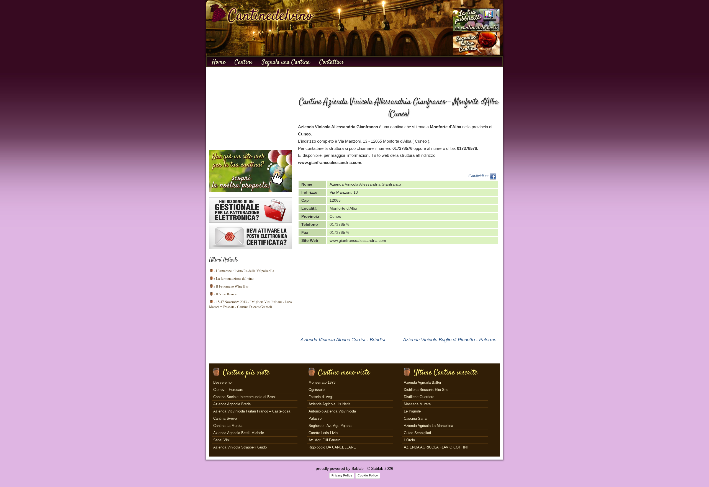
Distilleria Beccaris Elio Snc (426, 390)
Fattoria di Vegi (321, 397)
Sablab (357, 468)
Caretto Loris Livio (323, 433)
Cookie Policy (368, 475)
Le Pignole (412, 411)
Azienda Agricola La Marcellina (428, 426)
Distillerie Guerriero (419, 397)
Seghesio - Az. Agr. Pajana (330, 426)
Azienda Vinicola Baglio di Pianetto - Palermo (449, 339)
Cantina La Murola (227, 426)
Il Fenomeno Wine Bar (232, 286)
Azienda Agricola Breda (232, 404)
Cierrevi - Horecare (228, 390)
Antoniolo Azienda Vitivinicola (332, 411)
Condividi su (479, 175)
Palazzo (315, 418)
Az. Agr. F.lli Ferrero (324, 440)
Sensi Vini (221, 440)
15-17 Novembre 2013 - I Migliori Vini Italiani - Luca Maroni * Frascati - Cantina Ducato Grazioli (250, 304)
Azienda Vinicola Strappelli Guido (240, 447)
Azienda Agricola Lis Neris (330, 404)
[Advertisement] (250, 108)
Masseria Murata (417, 404)
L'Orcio (409, 440)
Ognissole (317, 390)
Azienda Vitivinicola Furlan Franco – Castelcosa (251, 411)
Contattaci (331, 62)
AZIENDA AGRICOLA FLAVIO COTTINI (436, 447)
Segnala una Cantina (286, 62)
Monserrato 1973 (322, 382)
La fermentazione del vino (234, 278)
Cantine (244, 62)
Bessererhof (223, 382)
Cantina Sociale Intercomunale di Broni (244, 397)
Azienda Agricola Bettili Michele (238, 433)
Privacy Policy (342, 475)
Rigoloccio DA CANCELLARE (332, 447)
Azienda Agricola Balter (422, 382)
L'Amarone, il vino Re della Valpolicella (245, 270)
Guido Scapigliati (417, 433)
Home (218, 62)
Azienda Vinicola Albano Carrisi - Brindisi (342, 339)
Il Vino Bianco (226, 293)
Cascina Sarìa (415, 418)
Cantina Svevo (225, 418)
